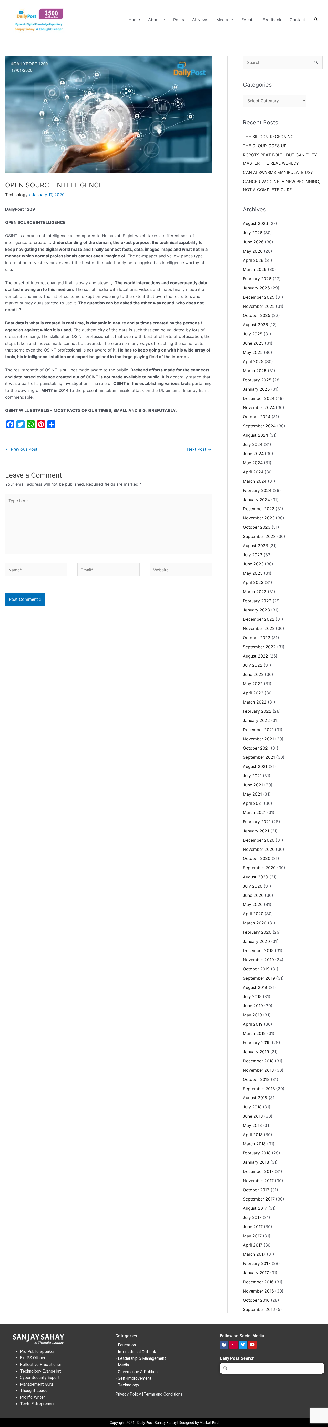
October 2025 (256, 315)
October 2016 (256, 1300)
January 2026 (256, 287)
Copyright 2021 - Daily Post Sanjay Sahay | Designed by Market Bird (164, 1423)
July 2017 (252, 1217)
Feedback (272, 19)
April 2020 (253, 913)
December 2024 (258, 398)
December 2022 (258, 619)
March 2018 (254, 1143)
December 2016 (258, 1281)
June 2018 (253, 1116)
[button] (316, 19)
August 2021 (255, 766)
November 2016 (258, 1291)
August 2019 (255, 987)
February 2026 (257, 278)
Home (134, 19)
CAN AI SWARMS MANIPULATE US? (278, 172)
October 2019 (256, 968)
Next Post (199, 449)
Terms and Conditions (163, 1394)
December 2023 (258, 508)
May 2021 (252, 794)
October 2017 (256, 1189)
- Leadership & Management (140, 1358)
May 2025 (253, 352)
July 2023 (252, 554)
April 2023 (253, 582)
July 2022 (252, 665)
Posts (178, 19)
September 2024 (259, 425)
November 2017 (258, 1180)
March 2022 (254, 702)
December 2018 (258, 1060)
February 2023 (257, 600)
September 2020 (259, 867)
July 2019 (252, 996)
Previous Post (21, 449)
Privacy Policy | (129, 1394)
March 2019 (254, 1033)
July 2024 (252, 444)
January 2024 (256, 499)
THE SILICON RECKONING (268, 136)
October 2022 (256, 637)
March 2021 (254, 812)
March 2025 (254, 370)
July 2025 (252, 333)
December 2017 (258, 1171)
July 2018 (252, 1106)
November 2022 (259, 628)
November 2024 (259, 407)
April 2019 (253, 1024)
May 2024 (253, 462)
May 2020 (253, 904)
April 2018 (253, 1134)
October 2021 (256, 748)
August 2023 (255, 545)
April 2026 (253, 260)
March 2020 (254, 922)
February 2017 (256, 1263)
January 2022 (256, 720)
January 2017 (256, 1272)
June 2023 (253, 564)
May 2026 (253, 251)
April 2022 (253, 692)
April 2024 (253, 471)
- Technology (127, 1385)
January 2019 (256, 1051)
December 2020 (258, 840)
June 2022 (253, 674)
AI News (200, 19)
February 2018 (257, 1153)
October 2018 (256, 1079)
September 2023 (259, 536)
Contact (297, 19)
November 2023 (259, 517)
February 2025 (257, 379)
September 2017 (259, 1199)
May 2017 (252, 1235)
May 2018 (252, 1125)
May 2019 (252, 1014)
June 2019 (253, 1005)
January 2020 (256, 941)
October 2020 (256, 858)
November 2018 (258, 1070)
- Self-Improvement (133, 1378)
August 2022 (255, 656)
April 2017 (252, 1245)
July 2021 (252, 775)
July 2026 (252, 232)
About (154, 19)
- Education (125, 1345)
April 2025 (253, 361)
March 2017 (254, 1254)
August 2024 (255, 435)
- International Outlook (135, 1351)
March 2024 (254, 481)
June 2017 (253, 1226)
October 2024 (256, 416)
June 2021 (253, 784)
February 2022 (257, 711)
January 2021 (256, 830)
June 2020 (253, 895)
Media (222, 19)
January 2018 (256, 1162)
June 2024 (253, 453)
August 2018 (255, 1097)
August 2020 (255, 876)
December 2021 (258, 729)
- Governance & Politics (136, 1371)
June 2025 (253, 343)
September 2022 (259, 646)
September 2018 (259, 1088)
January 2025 (256, 389)
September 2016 (259, 1309)
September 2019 (259, 978)
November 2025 (259, 306)
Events (247, 19)
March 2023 (254, 591)
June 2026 (253, 241)
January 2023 (256, 610)
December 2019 (258, 950)
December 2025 (258, 297)
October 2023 (256, 527)
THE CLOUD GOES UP (264, 145)
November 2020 (259, 849)
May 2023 (253, 573)
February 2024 (257, 490)
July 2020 (252, 886)
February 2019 (257, 1042)
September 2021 (259, 757)
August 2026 (255, 223)
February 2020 (257, 932)
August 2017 (255, 1208)
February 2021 (257, 821)
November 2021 (258, 738)
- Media (122, 1365)
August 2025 (255, 324)
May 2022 (253, 683)
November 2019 (258, 959)
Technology (16, 194)
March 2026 (254, 269)
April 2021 (253, 803)
